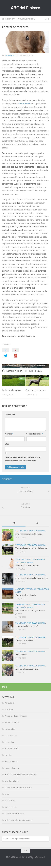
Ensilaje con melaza (24, 640)
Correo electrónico (34, 434)
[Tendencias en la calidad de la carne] (7, 549)
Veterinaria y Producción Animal (18, 19)
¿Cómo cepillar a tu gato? (26, 626)
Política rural (10, 800)
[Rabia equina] (7, 655)
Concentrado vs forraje (25, 595)
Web (7, 444)
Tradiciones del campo (14, 813)
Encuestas (9, 742)
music (7, 794)
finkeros (10, 55)
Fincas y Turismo (12, 768)
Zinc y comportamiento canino (28, 534)
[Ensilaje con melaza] (7, 641)
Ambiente (19, 589)
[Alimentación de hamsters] (7, 563)
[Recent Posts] (14, 523)
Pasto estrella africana (11, 390)
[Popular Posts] (37, 523)
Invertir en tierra (12, 781)
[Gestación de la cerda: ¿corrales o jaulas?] (7, 608)
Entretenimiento (12, 748)
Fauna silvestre (11, 761)
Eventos (8, 755)
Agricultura (9, 703)
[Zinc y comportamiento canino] (7, 535)
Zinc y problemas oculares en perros (31, 578)
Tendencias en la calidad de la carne (31, 548)
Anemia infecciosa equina (26, 669)
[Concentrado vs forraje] (7, 593)
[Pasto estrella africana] (13, 380)
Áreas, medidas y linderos (16, 716)
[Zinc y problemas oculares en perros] (7, 579)
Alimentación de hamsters (27, 565)
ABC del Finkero (25, 7)
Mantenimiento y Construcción (18, 787)
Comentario (10, 414)
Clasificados (10, 729)
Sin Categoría (10, 807)
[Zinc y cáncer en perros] (37, 380)
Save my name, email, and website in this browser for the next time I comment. (22, 459)
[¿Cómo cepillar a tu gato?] (7, 627)
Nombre (9, 434)
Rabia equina (21, 654)
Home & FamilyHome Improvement (21, 774)
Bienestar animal (23, 559)
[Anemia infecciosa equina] (7, 670)
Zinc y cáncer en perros (35, 390)
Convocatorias (11, 735)
